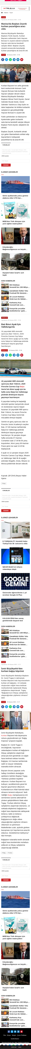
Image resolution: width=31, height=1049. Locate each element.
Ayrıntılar (13, 1047)
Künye (9, 1035)
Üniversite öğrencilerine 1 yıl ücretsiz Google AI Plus (15, 594)
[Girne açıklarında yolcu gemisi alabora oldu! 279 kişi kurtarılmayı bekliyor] (15, 184)
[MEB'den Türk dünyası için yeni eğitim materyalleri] (15, 210)
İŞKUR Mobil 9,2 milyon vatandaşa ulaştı (12, 568)
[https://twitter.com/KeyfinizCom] (12, 1031)
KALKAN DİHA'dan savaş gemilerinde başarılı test (13, 619)
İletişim (14, 1035)
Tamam (19, 1047)
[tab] (6, 145)
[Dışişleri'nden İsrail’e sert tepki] (15, 261)
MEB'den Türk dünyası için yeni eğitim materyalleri (14, 222)
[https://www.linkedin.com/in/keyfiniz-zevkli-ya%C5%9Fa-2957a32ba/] (15, 1031)
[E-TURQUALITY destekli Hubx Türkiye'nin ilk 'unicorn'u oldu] (15, 530)
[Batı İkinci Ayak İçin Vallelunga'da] (15, 368)
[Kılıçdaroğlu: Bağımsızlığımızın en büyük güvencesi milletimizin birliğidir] (15, 235)
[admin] (18, 1031)
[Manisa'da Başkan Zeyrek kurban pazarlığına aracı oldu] (15, 73)
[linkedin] (17, 59)
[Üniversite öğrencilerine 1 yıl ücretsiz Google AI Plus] (15, 581)
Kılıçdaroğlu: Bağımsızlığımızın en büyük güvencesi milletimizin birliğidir (14, 248)
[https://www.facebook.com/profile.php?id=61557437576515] (9, 1031)
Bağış (10, 795)
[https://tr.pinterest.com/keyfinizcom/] (21, 1031)
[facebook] (2, 59)
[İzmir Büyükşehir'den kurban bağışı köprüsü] (15, 720)
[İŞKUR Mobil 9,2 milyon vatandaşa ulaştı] (15, 555)
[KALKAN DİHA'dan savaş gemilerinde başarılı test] (15, 607)
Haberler (6, 12)
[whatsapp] (10, 59)
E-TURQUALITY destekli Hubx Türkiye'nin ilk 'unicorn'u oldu (15, 542)
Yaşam (11, 12)
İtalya (21, 386)
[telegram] (14, 59)
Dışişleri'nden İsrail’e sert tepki (13, 274)
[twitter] (6, 59)
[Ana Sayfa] (2, 12)
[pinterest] (21, 59)
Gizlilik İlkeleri (15, 1038)
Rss (4, 1035)
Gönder (6, 165)
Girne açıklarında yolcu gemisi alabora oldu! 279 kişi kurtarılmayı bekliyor (15, 197)
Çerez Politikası (21, 1035)
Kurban (4, 735)
